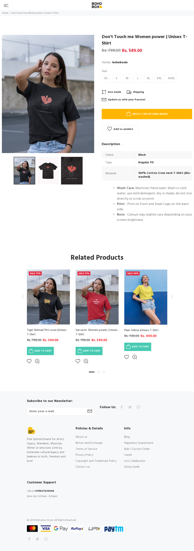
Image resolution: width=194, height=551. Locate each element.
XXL (159, 78)
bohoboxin (120, 62)
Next (171, 296)
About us (81, 437)
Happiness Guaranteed (138, 443)
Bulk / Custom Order (137, 449)
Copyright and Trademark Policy (96, 461)
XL (148, 78)
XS (106, 78)
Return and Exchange (89, 443)
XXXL (171, 78)
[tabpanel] (48, 314)
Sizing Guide (132, 466)
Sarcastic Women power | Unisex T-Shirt (97, 332)
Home (5, 13)
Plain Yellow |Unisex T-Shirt (141, 330)
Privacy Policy (84, 455)
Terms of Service (86, 449)
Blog (127, 437)
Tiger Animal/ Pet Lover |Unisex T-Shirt (46, 332)
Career (128, 455)
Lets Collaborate (134, 461)
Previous (22, 296)
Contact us (83, 466)
